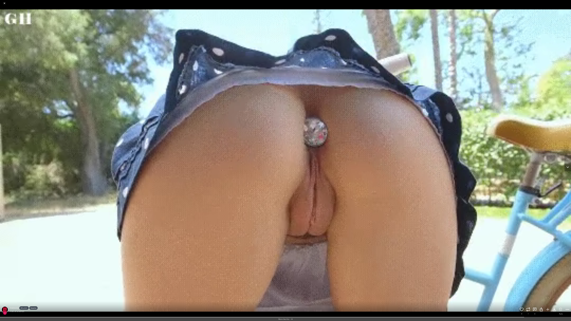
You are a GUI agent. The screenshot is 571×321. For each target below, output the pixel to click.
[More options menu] (568, 1)
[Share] (541, 309)
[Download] (554, 309)
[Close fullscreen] (4, 3)
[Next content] (568, 167)
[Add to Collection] (548, 309)
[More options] (567, 309)
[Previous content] (568, 159)
